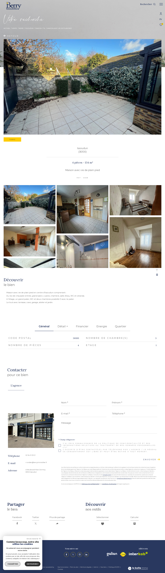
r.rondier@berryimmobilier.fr (36, 462)
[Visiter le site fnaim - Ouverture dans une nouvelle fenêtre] (123, 554)
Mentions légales (86, 567)
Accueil (7, 28)
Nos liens (103, 567)
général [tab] (44, 326)
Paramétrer (13, 564)
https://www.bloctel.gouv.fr (124, 478)
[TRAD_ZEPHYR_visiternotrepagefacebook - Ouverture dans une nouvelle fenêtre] (66, 554)
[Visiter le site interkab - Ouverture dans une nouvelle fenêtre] (138, 553)
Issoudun (29, 28)
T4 (44, 28)
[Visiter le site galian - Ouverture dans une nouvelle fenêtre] (112, 554)
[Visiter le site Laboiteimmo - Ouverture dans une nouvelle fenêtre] (138, 568)
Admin (96, 567)
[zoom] (29, 223)
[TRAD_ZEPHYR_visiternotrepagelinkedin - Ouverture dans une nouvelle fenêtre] (86, 554)
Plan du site (74, 567)
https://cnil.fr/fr (107, 474)
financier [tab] (82, 326)
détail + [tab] (62, 326)
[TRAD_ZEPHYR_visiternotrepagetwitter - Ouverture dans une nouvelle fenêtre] (73, 554)
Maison (38, 28)
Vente (14, 28)
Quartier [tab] (120, 326)
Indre (21, 28)
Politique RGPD (114, 567)
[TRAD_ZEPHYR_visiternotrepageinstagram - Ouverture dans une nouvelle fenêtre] (79, 554)
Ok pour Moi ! (32, 564)
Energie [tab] (101, 326)
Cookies (60, 569)
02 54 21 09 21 (30, 455)
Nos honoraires (63, 567)
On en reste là (32, 539)
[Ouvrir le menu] (161, 4)
